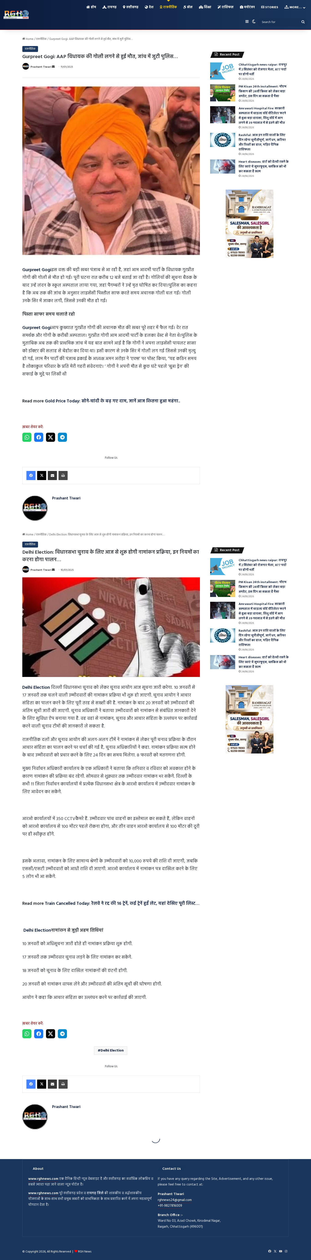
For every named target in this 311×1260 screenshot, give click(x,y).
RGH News (84, 1251)
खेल (189, 7)
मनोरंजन (249, 7)
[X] (41, 475)
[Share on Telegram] (62, 437)
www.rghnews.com (43, 1179)
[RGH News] (16, 14)
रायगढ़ (112, 7)
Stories (271, 7)
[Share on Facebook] (38, 437)
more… (295, 7)
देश (150, 7)
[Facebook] (31, 475)
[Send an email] (53, 67)
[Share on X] (50, 437)
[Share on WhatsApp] (26, 437)
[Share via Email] (52, 475)
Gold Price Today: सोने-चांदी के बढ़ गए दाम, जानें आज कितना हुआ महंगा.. (112, 401)
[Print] (63, 475)
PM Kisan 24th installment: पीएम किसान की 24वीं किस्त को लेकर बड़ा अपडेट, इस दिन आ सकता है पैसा (262, 91)
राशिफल (227, 7)
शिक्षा (207, 7)
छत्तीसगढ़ (131, 7)
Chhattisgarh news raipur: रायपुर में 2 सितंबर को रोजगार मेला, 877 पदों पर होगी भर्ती (263, 69)
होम (93, 7)
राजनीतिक (169, 7)
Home (29, 39)
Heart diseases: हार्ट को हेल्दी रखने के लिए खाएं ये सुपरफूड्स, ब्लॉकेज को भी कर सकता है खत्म (264, 166)
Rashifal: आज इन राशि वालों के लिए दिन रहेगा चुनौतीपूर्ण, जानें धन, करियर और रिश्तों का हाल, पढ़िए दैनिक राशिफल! (262, 142)
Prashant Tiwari (41, 67)
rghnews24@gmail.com (175, 1200)
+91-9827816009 (170, 1206)
